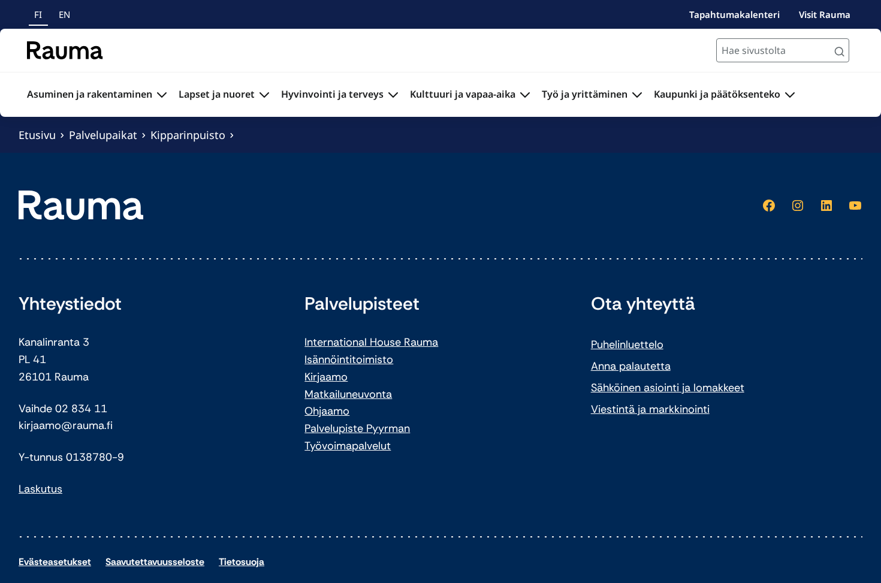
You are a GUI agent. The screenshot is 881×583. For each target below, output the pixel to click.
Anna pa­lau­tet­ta (631, 366)
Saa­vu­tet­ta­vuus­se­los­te (154, 561)
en (64, 14)
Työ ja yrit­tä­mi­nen (584, 94)
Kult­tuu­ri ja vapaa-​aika (462, 94)
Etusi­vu (37, 135)
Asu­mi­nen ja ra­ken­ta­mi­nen (89, 94)
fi (38, 14)
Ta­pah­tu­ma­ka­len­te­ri (734, 14)
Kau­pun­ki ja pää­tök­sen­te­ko (717, 94)
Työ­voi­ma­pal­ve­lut (347, 446)
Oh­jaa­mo (326, 411)
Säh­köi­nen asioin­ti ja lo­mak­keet (667, 387)
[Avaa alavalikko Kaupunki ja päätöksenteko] (790, 95)
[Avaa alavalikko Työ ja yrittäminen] (637, 95)
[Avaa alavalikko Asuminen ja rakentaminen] (162, 95)
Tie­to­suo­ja (241, 561)
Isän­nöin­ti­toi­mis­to (348, 359)
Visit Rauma (824, 14)
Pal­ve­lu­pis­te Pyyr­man (357, 428)
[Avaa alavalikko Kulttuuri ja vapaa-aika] (525, 95)
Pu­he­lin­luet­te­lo (627, 344)
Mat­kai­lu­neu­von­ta (348, 394)
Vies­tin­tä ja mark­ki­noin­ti (650, 409)
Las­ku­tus (40, 489)
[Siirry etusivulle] (65, 50)
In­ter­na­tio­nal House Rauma (371, 342)
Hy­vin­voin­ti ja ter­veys (332, 94)
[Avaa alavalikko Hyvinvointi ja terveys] (393, 95)
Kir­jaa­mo (326, 377)
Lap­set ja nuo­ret (217, 94)
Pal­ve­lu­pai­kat (103, 135)
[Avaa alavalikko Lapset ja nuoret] (264, 95)
